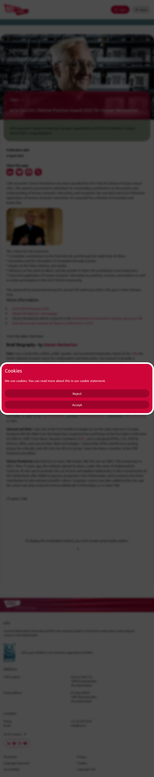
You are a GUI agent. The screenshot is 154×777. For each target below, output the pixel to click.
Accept (77, 405)
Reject (77, 393)
